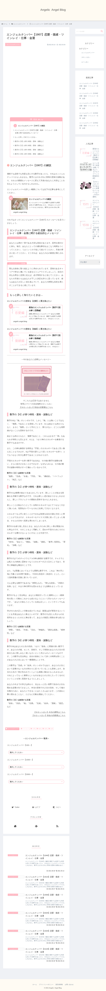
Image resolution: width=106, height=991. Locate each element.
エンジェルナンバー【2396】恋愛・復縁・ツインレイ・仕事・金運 (89, 115)
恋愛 (45, 728)
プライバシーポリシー (46, 984)
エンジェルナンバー (13, 728)
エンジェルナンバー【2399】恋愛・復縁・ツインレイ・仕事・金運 (89, 86)
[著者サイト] (15, 826)
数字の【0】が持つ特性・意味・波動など (29, 141)
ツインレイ (26, 728)
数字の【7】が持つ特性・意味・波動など (29, 150)
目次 (35, 119)
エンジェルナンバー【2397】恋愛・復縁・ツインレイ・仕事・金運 (89, 105)
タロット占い (85, 57)
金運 (51, 728)
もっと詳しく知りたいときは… (26, 137)
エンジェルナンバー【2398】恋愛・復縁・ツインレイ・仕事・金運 (89, 95)
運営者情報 (59, 984)
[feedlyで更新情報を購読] (36, 826)
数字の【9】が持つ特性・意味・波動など (29, 154)
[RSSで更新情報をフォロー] (57, 826)
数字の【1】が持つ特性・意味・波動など (29, 145)
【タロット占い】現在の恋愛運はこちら (36, 407)
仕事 (34, 728)
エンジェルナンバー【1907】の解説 (31, 126)
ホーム (35, 984)
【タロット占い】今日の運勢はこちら (49, 712)
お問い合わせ (69, 984)
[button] (102, 31)
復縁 (39, 728)
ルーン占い (85, 62)
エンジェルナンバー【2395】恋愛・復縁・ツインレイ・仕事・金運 (89, 125)
